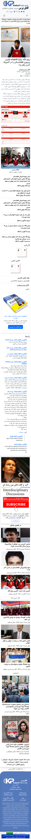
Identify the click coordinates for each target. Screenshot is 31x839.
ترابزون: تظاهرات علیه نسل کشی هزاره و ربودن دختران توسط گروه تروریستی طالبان (17, 746)
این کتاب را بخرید (16, 327)
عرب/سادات (11, 764)
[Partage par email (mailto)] (29, 76)
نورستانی (11, 762)
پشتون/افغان (20, 764)
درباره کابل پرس (8, 792)
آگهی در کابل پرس (8, 798)
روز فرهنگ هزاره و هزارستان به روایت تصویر (17, 665)
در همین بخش (15, 525)
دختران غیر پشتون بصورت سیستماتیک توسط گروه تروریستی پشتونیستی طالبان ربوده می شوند (15, 706)
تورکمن (4, 759)
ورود (22, 798)
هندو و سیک (24, 762)
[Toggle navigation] (4, 15)
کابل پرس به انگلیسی (8, 800)
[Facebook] (27, 76)
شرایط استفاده (23, 794)
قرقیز (17, 762)
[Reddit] (22, 76)
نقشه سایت (23, 800)
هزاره (21, 759)
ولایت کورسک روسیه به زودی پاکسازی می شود (16, 618)
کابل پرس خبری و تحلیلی (10, 669)
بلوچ (5, 762)
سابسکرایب (15, 521)
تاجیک (16, 759)
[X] (21, 76)
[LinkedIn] (26, 76)
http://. (21, 432)
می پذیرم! (9, 833)
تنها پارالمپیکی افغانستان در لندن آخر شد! (17, 568)
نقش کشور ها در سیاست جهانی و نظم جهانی (16, 641)
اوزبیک (10, 759)
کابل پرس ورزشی (16, 19)
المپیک (9, 19)
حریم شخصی (22, 792)
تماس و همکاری (8, 794)
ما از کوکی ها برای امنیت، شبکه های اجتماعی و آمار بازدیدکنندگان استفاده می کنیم (15, 836)
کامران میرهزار (13, 594)
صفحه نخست (26, 19)
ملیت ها (27, 759)
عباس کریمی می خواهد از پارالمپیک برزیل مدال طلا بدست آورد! (17, 545)
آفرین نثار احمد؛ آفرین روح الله (19, 591)
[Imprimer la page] (24, 76)
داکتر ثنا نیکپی (11, 622)
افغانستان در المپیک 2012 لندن (20, 281)
